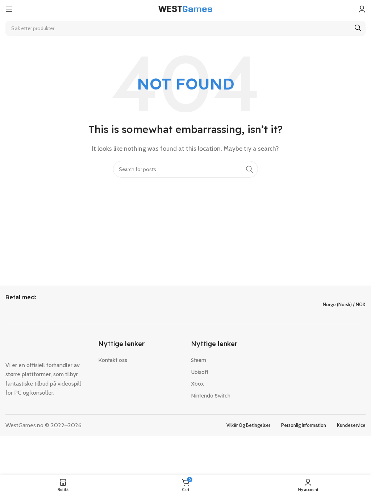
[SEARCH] (358, 28)
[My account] (362, 9)
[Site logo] (185, 8)
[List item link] (139, 360)
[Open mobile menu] (9, 9)
